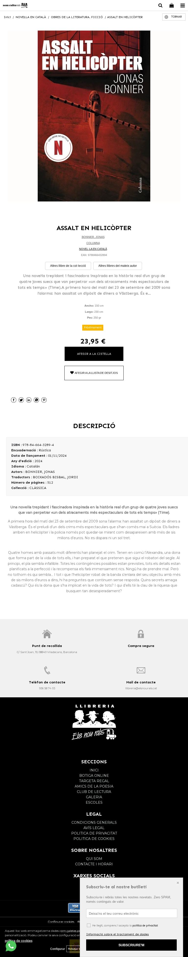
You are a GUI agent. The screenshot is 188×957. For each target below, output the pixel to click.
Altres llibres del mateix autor (117, 265)
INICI (94, 770)
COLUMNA (93, 243)
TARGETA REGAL (94, 781)
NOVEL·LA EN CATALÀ (93, 248)
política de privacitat (145, 925)
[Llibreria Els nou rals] (15, 6)
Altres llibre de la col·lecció (68, 265)
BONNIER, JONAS (93, 236)
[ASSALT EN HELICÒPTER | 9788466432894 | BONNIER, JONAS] (94, 116)
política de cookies (18, 941)
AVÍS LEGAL (94, 828)
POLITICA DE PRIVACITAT (94, 833)
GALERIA (94, 797)
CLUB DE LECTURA (94, 792)
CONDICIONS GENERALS (94, 822)
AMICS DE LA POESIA (94, 786)
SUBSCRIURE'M (131, 945)
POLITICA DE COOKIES (94, 838)
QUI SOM (94, 859)
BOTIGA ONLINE (94, 775)
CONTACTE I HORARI (94, 864)
